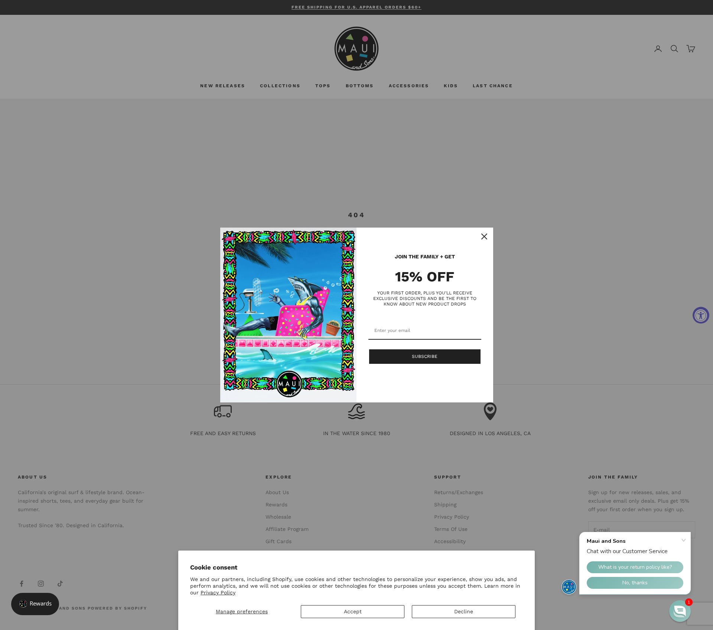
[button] (680, 611)
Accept (353, 611)
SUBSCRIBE (424, 356)
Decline (463, 611)
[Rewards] (35, 604)
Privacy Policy (218, 592)
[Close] (484, 236)
